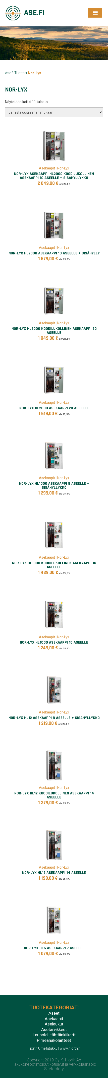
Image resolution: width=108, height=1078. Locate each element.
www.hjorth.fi (70, 1048)
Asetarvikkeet (54, 1029)
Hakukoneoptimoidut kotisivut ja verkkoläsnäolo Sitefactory (54, 1066)
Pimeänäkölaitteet (54, 1040)
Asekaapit (47, 168)
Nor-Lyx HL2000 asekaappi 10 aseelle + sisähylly (54, 253)
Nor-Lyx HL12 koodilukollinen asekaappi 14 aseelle (54, 795)
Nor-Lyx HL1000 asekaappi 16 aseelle (54, 642)
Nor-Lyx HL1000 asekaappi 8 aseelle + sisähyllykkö (54, 485)
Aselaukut (54, 1024)
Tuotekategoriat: (54, 1008)
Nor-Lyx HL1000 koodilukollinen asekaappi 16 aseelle (54, 565)
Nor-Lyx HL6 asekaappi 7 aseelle (54, 948)
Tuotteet (20, 73)
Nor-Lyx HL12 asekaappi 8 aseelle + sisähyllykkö (54, 718)
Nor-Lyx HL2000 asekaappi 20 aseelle (54, 408)
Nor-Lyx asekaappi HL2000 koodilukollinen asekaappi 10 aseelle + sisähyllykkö (54, 176)
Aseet (54, 1013)
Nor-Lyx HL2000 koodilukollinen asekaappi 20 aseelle (54, 330)
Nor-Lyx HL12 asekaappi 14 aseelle (54, 872)
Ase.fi (9, 73)
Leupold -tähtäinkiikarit (54, 1035)
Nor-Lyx (63, 168)
